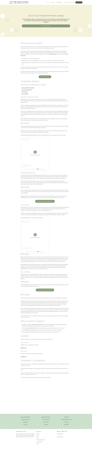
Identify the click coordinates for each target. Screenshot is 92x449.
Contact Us (79, 2)
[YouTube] (62, 431)
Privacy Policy (60, 436)
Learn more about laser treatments (45, 201)
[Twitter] (59, 431)
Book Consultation (45, 76)
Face (37, 437)
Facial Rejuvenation (41, 439)
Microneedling (25, 93)
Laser (38, 443)
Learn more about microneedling (45, 290)
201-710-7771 (66, 424)
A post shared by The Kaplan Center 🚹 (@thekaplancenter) (35, 251)
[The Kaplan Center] (19, 2)
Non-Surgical (39, 441)
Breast (38, 433)
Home (47, 2)
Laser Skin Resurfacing (27, 89)
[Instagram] (61, 431)
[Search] (73, 2)
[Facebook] (57, 431)
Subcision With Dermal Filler (28, 87)
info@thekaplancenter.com (67, 419)
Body (38, 435)
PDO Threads (24, 91)
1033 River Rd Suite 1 (25, 419)
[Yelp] (64, 431)
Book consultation (46, 25)
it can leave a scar (52, 54)
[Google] (66, 431)
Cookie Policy (60, 433)
